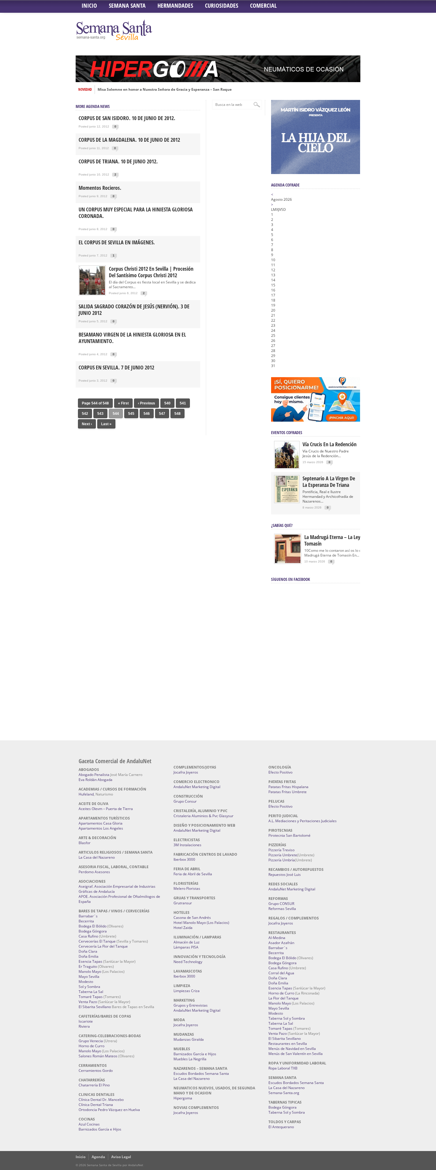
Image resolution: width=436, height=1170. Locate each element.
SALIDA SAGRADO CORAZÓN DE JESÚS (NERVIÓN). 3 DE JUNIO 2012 (134, 309)
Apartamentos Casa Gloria (100, 823)
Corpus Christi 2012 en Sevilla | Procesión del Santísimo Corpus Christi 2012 (151, 271)
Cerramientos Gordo (96, 1070)
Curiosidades (221, 5)
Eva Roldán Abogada (95, 779)
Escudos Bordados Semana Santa (201, 1073)
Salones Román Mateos (98, 1056)
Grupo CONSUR (281, 903)
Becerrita (86, 921)
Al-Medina (276, 937)
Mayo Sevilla (89, 976)
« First (123, 403)
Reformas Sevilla (282, 908)
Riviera (84, 1026)
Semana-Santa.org (283, 1092)
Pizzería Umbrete (282, 854)
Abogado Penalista (94, 774)
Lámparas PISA (186, 947)
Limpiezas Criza (187, 990)
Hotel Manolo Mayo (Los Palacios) (201, 922)
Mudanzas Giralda (189, 1039)
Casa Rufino (88, 936)
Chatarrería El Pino (94, 1085)
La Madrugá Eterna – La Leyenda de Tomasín (340, 540)
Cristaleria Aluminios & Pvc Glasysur (203, 815)
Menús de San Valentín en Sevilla (295, 1053)
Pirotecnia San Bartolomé (289, 835)
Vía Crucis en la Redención (330, 444)
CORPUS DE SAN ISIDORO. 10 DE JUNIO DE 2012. (127, 118)
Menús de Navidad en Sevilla (292, 1048)
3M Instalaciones (187, 844)
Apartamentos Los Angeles (101, 828)
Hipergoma (183, 1098)
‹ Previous (146, 403)
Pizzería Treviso (281, 849)
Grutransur (183, 903)
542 (85, 414)
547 (162, 414)
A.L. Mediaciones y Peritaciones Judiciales (302, 820)
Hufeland (86, 794)
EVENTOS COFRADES (286, 432)
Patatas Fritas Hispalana (288, 786)
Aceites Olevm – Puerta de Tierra (106, 808)
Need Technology (188, 961)
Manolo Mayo (90, 971)
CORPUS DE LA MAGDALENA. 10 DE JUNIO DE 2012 (129, 139)
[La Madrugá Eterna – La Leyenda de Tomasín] (287, 562)
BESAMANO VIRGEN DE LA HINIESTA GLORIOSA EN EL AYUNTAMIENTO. (132, 337)
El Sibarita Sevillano (95, 1006)
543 (100, 414)
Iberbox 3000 (184, 859)
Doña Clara (88, 951)
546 (147, 414)
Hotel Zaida (183, 927)
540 (167, 403)
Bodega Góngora (93, 931)
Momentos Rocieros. (100, 187)
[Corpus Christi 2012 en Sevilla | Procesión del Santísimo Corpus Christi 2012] (92, 294)
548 (177, 414)
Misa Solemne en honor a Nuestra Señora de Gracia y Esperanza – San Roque (165, 89)
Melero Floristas (187, 888)
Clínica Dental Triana (96, 1104)
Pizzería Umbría (281, 860)
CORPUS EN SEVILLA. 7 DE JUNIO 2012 (116, 367)
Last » (106, 424)
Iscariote (86, 1021)
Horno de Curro (91, 1045)
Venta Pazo (88, 1001)
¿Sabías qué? (281, 525)
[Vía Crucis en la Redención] (287, 466)
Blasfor (84, 842)
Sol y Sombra (89, 986)
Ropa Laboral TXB (282, 1068)
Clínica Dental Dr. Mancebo (101, 1099)
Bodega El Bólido (92, 926)
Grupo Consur (185, 801)
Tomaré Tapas (91, 996)
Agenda (98, 1156)
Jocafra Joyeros (186, 772)
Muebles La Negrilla (190, 1058)
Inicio (89, 5)
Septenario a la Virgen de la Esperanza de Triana (329, 481)
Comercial (263, 5)
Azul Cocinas (89, 1124)
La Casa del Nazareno (97, 857)
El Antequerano (281, 1126)
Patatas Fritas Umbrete (287, 791)
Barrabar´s (88, 916)
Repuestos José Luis (284, 874)
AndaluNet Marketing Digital (197, 786)
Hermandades (175, 5)
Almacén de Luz (187, 942)
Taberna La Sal (91, 991)
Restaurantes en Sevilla (287, 1043)
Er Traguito (88, 966)
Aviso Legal (121, 1156)
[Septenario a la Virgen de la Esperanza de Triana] (287, 500)
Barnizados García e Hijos (100, 1129)
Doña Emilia (88, 956)
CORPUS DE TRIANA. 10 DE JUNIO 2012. (118, 161)
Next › (87, 424)
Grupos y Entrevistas (191, 1005)
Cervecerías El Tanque (97, 941)
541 (183, 403)
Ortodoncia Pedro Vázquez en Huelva (109, 1109)
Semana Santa (127, 5)
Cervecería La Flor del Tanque (103, 946)
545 (131, 414)
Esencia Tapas (90, 961)
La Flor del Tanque (283, 998)
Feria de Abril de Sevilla (193, 873)
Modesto (86, 981)
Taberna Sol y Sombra (286, 1018)
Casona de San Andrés (192, 917)
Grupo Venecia (91, 1040)
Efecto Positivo (280, 772)
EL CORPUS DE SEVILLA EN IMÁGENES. (117, 242)
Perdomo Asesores (94, 871)
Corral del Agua (281, 972)
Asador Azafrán (281, 942)
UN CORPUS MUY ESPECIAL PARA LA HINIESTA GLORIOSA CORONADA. (136, 212)
